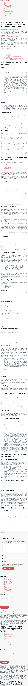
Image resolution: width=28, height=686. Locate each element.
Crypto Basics (8, 7)
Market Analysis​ (8, 5)
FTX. (20, 269)
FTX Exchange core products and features (13, 56)
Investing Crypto (9, 6)
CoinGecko (10, 119)
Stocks (5, 166)
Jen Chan (10, 144)
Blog (4, 4)
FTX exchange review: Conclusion (11, 59)
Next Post (3, 532)
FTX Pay (12, 174)
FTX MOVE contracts (9, 303)
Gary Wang (4, 134)
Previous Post (4, 531)
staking (13, 173)
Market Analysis (6, 598)
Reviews (3, 29)
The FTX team (7, 55)
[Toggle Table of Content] (2, 51)
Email (1, 604)
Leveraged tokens (8, 167)
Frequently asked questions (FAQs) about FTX (14, 58)
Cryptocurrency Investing (8, 597)
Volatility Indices (7, 168)
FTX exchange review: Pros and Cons (12, 53)
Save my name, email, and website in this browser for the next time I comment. (12, 565)
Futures (5, 164)
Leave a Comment (16, 29)
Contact (4, 8)
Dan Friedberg (19, 143)
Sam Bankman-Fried (17, 133)
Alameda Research (12, 124)
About (4, 2)
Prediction (6, 169)
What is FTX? (7, 54)
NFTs (17, 173)
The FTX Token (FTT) (9, 57)
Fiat (5, 170)
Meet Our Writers (9, 3)
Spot (5, 165)
